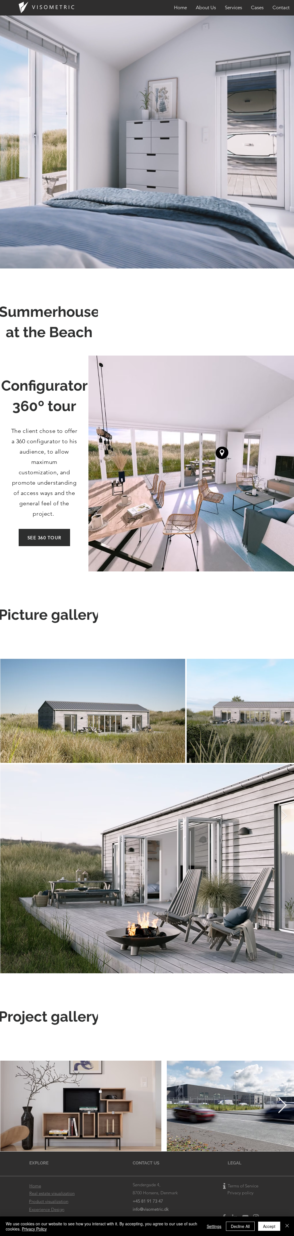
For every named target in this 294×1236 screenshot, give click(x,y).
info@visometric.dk (151, 1209)
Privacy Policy (34, 1229)
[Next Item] (284, 816)
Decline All (240, 1226)
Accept (269, 1226)
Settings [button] (214, 1226)
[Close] (287, 1226)
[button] (233, 7)
